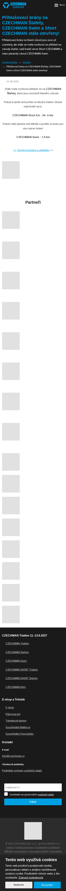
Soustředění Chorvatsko (20, 733)
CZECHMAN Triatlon (17, 643)
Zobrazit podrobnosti (30, 877)
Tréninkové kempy (16, 720)
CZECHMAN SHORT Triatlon (22, 669)
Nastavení (19, 884)
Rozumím (47, 885)
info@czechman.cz (13, 756)
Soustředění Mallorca (18, 727)
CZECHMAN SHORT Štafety (22, 678)
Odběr (33, 801)
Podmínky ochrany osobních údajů (22, 770)
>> (15, 150)
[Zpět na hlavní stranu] (15, 5)
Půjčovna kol (13, 714)
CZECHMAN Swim (16, 660)
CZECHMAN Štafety (17, 652)
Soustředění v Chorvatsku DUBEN (31, 851)
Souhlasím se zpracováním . (32, 794)
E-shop (10, 707)
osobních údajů (46, 794)
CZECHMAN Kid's (16, 687)
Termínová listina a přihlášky (33, 150)
